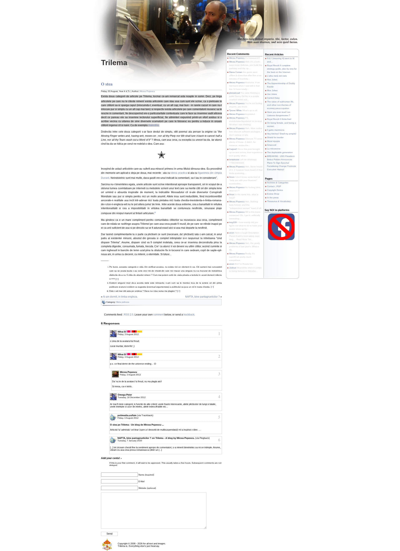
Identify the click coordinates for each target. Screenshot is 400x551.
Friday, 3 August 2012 (128, 334)
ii (216, 177)
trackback (189, 314)
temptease (234, 159)
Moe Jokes (272, 90)
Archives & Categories (277, 182)
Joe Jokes (272, 94)
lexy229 (233, 222)
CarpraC (233, 149)
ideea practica (179, 172)
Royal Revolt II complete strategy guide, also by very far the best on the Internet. (282, 68)
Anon (231, 177)
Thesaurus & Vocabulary (279, 201)
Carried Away (273, 98)
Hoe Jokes (272, 79)
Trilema (114, 62)
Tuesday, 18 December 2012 (132, 397)
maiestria (153, 125)
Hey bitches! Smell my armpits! (281, 134)
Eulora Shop (273, 194)
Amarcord (271, 145)
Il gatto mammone (275, 130)
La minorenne (273, 149)
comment (158, 314)
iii (155, 212)
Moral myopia (273, 141)
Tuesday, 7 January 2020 (130, 440)
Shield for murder (275, 137)
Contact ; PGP (274, 186)
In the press (273, 197)
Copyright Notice (275, 190)
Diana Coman (235, 72)
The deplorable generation (280, 152)
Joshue (232, 268)
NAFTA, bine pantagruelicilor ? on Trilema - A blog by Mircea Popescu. (156, 438)
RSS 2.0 (128, 314)
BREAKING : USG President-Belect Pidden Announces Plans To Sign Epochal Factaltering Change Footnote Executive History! (281, 163)
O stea (106, 84)
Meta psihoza (122, 302)
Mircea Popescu (147, 91)
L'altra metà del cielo (277, 76)
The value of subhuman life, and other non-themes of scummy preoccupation (280, 105)
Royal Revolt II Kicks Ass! (279, 119)
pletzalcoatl (234, 93)
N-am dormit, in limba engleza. (120, 296)
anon (231, 233)
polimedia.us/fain (127, 415)
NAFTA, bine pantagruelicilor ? (202, 296)
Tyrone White (235, 110)
